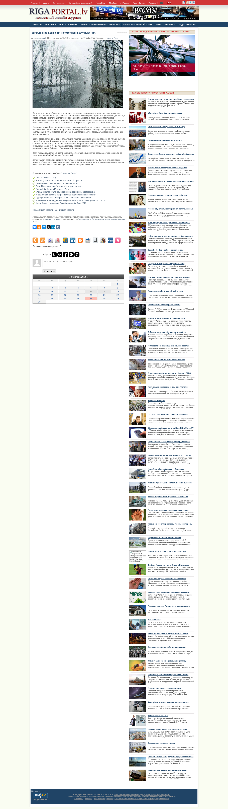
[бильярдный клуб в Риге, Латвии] (144, 19)
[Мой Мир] (44, 227)
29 (118, 298)
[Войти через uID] (54, 254)
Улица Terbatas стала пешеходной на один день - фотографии (65, 192)
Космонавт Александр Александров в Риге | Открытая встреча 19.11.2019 (70, 200)
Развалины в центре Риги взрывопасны (166, 359)
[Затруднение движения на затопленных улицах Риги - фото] (78, 109)
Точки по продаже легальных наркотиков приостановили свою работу (167, 580)
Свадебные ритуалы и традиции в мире (166, 264)
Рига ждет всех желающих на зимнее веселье (168, 346)
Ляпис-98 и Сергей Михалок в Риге (52, 189)
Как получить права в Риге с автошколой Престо (59, 180)
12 (78, 291)
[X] (49, 227)
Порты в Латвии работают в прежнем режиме (169, 277)
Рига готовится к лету (46, 178)
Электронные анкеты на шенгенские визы (167, 770)
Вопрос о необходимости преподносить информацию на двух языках (166, 319)
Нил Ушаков (99, 799)
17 (52, 295)
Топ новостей (58, 3)
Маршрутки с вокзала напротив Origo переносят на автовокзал (66, 195)
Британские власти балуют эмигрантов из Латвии (171, 181)
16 (39, 295)
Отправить (49, 271)
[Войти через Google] (71, 254)
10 (52, 291)
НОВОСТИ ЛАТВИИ (68, 25)
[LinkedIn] (53, 227)
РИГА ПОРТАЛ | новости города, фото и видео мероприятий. (142, 795)
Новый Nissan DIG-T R (158, 716)
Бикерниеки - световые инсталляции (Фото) (56, 183)
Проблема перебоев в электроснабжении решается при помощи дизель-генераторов (168, 552)
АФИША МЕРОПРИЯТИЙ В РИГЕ (137, 25)
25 (65, 298)
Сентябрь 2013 (78, 277)
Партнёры (164, 799)
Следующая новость (64, 210)
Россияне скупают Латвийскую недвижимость (169, 606)
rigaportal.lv (42, 38)
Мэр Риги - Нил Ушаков (119, 3)
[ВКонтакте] (35, 227)
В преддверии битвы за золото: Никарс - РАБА (169, 373)
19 (78, 295)
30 (39, 302)
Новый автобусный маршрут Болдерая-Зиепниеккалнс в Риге (166, 470)
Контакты (78, 799)
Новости (45, 3)
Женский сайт (154, 620)
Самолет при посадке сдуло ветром (164, 688)
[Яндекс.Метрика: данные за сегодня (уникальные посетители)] (40, 799)
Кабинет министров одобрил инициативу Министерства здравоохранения (167, 662)
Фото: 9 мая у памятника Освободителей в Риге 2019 (61, 203)
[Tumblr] (58, 227)
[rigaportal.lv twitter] (190, 3)
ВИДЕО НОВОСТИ (187, 25)
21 (104, 295)
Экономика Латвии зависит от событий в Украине (171, 154)
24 (52, 298)
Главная (34, 3)
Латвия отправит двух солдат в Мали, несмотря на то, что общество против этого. (171, 100)
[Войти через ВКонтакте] (59, 254)
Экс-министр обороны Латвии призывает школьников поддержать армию (167, 648)
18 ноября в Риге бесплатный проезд (165, 113)
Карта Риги (100, 3)
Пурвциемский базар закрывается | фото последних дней (63, 197)
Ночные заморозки (156, 401)
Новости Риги (112, 38)
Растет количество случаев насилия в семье (168, 510)
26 (78, 298)
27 (91, 298)
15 (118, 291)
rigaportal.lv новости (52, 219)
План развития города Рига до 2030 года (166, 127)
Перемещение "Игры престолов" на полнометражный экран (164, 306)
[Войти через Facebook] (65, 254)
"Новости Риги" (68, 173)
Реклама (152, 3)
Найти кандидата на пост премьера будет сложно (170, 236)
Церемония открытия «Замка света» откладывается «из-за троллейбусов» (165, 539)
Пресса (109, 799)
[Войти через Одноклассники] (76, 254)
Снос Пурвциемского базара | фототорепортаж (58, 186)
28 (104, 298)
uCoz (43, 791)
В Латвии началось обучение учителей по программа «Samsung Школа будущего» (167, 333)
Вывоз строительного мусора (161, 743)
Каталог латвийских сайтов (127, 799)
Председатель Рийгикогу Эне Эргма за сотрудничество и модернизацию (165, 292)
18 (65, 295)
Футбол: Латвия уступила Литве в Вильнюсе (168, 565)
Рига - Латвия (139, 3)
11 (65, 291)
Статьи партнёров (149, 799)
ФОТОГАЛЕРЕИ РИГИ (165, 25)
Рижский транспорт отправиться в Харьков (168, 496)
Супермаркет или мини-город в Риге (165, 140)
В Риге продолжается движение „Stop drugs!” (169, 223)
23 (39, 298)
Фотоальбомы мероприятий (80, 3)
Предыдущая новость (43, 210)
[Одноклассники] (39, 227)
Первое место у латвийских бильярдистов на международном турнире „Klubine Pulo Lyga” (169, 443)
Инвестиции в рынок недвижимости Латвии (168, 633)
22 (118, 295)
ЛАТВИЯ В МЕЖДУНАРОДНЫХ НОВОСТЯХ (100, 25)
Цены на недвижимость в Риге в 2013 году (167, 729)
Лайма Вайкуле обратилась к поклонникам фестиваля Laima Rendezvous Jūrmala (161, 67)
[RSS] (183, 3)
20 (91, 295)
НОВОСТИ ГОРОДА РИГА (44, 25)
